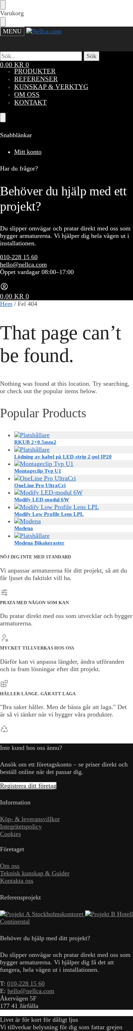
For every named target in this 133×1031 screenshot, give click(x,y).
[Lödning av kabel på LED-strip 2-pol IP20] (73, 449)
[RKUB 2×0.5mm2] (73, 435)
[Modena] (73, 521)
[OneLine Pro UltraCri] (73, 478)
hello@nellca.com (23, 264)
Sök (91, 56)
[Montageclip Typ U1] (73, 464)
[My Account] (4, 288)
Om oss (10, 865)
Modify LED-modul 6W (41, 499)
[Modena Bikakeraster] (73, 536)
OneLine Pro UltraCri (40, 485)
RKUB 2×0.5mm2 (35, 442)
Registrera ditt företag (28, 785)
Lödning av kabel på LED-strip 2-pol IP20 (63, 456)
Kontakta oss (16, 880)
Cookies (10, 833)
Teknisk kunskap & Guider (35, 873)
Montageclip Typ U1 (37, 471)
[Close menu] (3, 5)
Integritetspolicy (21, 826)
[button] (14, 64)
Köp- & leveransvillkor (30, 819)
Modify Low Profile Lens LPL (49, 514)
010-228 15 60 (19, 257)
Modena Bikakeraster (39, 543)
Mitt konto (27, 151)
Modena (23, 528)
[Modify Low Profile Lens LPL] (73, 507)
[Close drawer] (3, 22)
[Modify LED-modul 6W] (73, 492)
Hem (6, 303)
